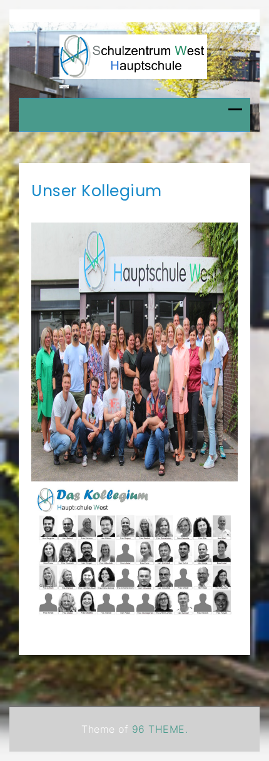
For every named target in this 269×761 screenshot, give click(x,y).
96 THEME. (160, 729)
